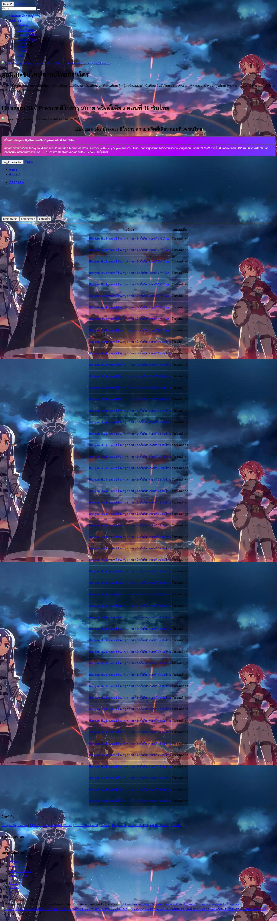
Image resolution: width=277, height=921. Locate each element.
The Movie (23, 43)
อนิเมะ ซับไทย (26, 39)
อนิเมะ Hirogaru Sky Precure (92, 825)
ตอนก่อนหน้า (10, 219)
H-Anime (22, 46)
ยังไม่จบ (22, 50)
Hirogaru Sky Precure (15, 825)
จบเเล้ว (21, 55)
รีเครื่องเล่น (16, 182)
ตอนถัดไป (44, 219)
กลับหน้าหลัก (28, 219)
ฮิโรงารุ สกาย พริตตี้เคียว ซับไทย (51, 825)
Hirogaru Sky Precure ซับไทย (130, 825)
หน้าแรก (20, 3)
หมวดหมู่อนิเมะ (19, 25)
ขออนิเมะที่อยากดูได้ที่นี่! (25, 15)
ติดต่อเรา (15, 20)
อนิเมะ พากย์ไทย (28, 34)
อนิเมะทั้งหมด (26, 30)
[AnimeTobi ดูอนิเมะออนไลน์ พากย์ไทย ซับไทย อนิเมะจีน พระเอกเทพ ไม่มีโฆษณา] (56, 63)
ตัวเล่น (28, 162)
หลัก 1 (13, 169)
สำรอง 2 (14, 174)
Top (264, 909)
